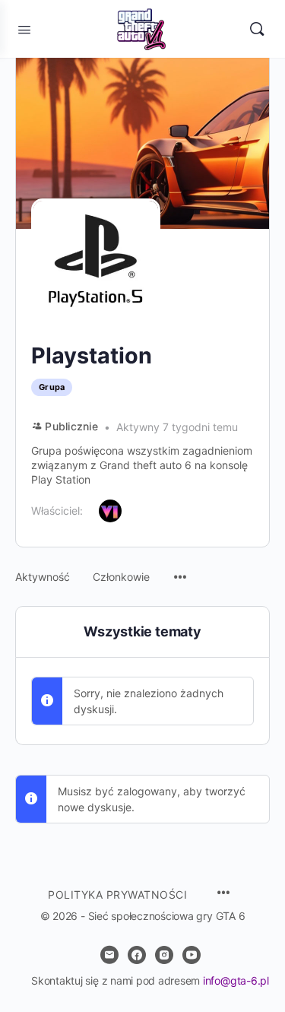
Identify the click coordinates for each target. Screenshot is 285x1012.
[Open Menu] (24, 28)
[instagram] (164, 955)
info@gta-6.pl (236, 980)
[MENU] (223, 894)
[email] (109, 955)
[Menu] (180, 569)
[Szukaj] (257, 29)
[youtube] (191, 955)
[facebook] (137, 955)
